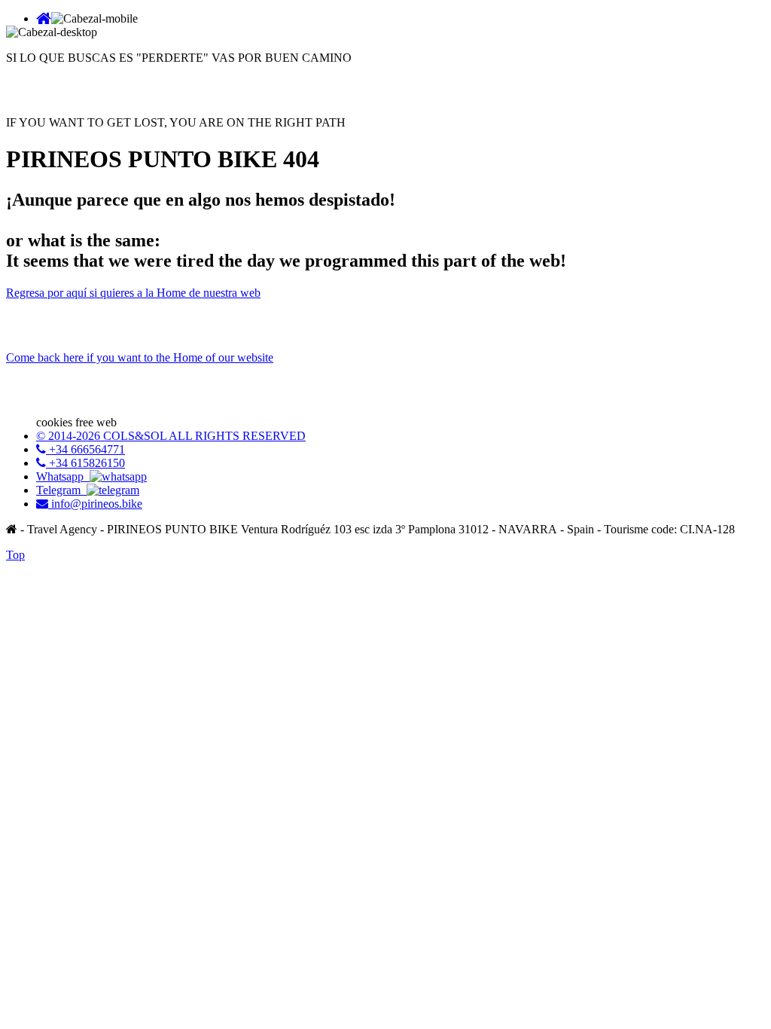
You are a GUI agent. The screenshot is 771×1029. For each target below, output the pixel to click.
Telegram (61, 490)
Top (15, 554)
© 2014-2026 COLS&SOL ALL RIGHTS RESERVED (171, 435)
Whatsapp (63, 476)
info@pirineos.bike (95, 503)
